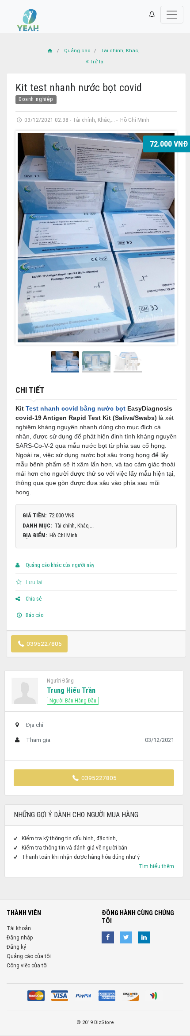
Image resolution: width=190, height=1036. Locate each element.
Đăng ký (16, 947)
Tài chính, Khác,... (122, 51)
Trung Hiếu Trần (71, 690)
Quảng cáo (77, 51)
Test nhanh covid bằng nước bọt (75, 408)
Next (163, 238)
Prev (29, 238)
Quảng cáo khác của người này (59, 565)
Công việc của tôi (27, 965)
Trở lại (96, 62)
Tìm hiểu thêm (156, 866)
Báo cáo (33, 615)
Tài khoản (19, 928)
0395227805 (43, 643)
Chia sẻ (33, 599)
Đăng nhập (20, 938)
